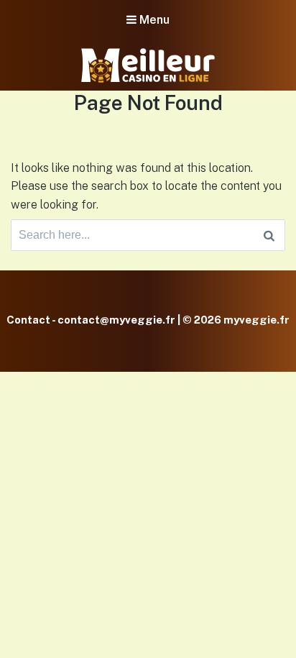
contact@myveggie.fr (116, 320)
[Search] (269, 235)
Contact (28, 320)
